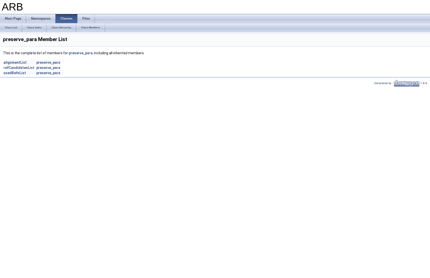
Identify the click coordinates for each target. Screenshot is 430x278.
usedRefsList (14, 73)
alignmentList (15, 62)
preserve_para (81, 53)
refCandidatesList (18, 68)
